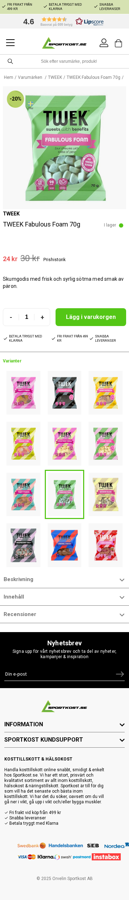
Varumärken (30, 77)
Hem (8, 77)
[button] (62, 21)
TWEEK (55, 77)
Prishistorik (54, 259)
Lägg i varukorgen (91, 317)
